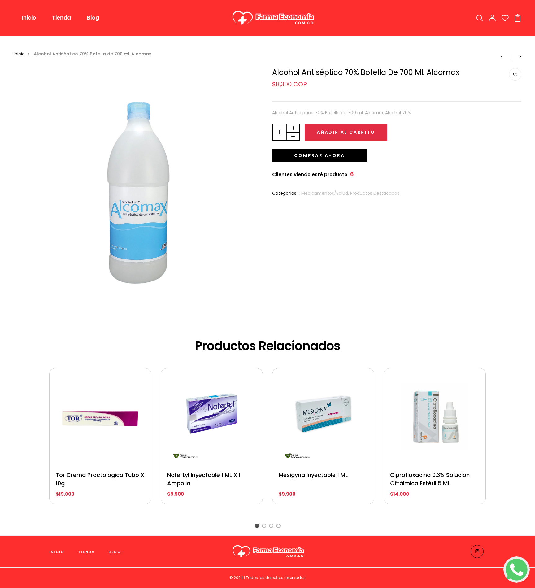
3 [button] (272, 526)
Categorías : (285, 193)
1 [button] (258, 526)
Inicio (29, 17)
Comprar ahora (319, 155)
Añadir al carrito (346, 132)
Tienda (61, 17)
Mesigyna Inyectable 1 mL (313, 475)
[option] (100, 441)
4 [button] (279, 526)
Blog (93, 17)
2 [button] (265, 526)
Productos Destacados (374, 193)
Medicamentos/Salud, (325, 193)
